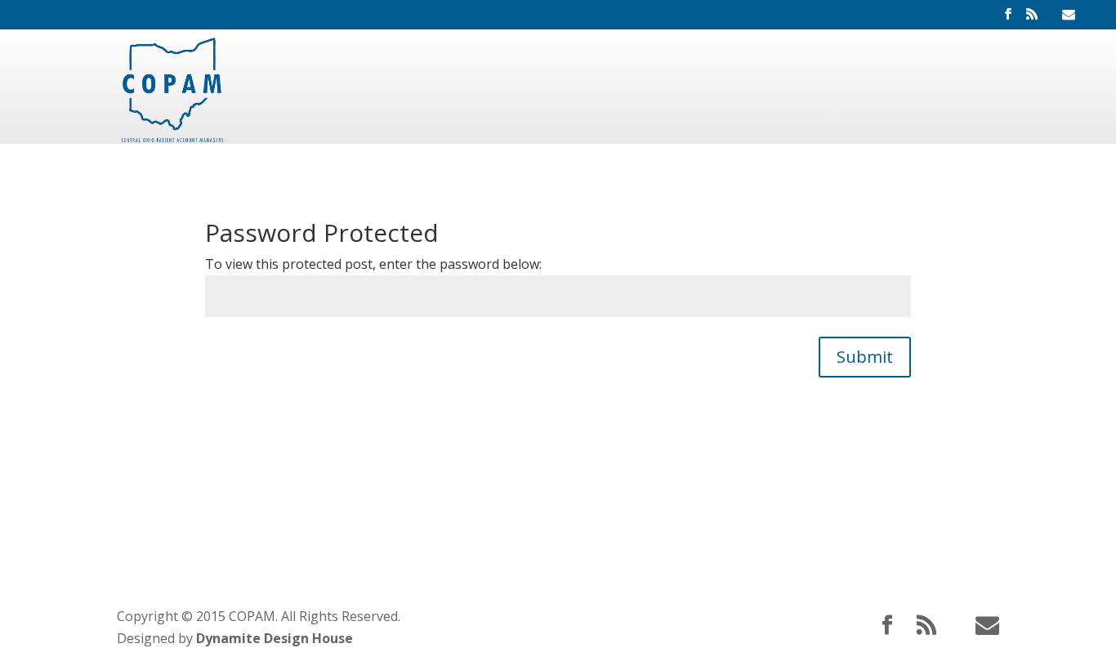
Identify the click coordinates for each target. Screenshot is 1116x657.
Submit (865, 357)
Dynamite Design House (274, 638)
